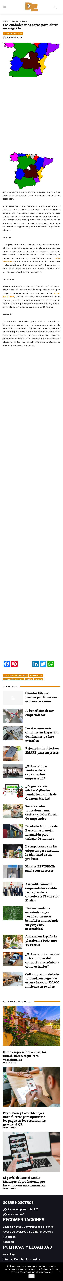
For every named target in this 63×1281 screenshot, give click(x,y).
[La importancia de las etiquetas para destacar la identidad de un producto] (13, 851)
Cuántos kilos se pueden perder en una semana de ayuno (41, 697)
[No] (59, 1271)
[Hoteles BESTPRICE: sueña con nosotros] (13, 872)
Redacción (16, 38)
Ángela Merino (10, 1063)
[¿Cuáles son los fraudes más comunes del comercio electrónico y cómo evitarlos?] (13, 959)
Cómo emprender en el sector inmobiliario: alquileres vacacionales (24, 1056)
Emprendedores (36, 675)
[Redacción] (5, 37)
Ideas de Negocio (18, 20)
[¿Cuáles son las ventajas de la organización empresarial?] (13, 771)
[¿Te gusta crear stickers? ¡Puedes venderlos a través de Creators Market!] (13, 791)
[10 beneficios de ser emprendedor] (13, 716)
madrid (29, 679)
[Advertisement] (31, 122)
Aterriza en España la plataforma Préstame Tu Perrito (41, 941)
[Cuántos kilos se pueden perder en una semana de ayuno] (13, 698)
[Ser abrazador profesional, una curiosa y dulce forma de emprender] (13, 811)
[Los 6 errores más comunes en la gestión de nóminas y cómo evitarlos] (13, 733)
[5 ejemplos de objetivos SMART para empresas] (13, 753)
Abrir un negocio (10, 675)
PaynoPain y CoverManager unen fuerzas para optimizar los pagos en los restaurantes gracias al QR (24, 1118)
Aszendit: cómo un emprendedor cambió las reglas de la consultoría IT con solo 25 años (42, 892)
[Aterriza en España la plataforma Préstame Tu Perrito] (13, 942)
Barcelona (23, 675)
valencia (38, 679)
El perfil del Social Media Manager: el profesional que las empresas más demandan (24, 1181)
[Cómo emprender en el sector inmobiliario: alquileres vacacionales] (31, 1026)
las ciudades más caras (13, 679)
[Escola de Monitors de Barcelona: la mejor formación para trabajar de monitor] (13, 831)
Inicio (5, 20)
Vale (31, 1276)
